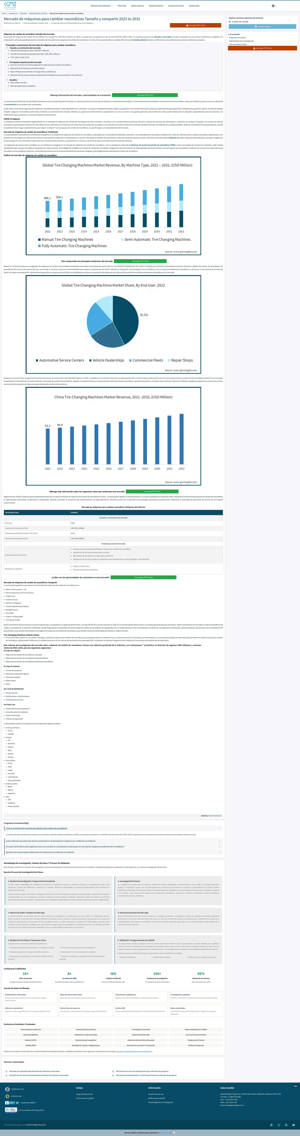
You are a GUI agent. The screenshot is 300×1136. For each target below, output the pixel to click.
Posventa (23, 13)
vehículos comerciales (163, 37)
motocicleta (11, 104)
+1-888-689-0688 (234, 1097)
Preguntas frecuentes (237, 37)
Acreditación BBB (70, 978)
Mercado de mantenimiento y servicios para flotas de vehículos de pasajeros (146, 1075)
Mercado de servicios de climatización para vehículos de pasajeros (142, 1071)
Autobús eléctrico (140, 40)
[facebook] (286, 1125)
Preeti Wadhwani (215, 815)
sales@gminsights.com (234, 1105)
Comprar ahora (264, 26)
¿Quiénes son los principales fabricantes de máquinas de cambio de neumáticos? (40, 852)
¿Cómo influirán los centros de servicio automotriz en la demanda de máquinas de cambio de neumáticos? (51, 841)
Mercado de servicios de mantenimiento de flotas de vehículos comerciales (39, 1075)
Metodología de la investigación (241, 41)
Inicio (4, 13)
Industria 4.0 (174, 138)
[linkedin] (271, 1125)
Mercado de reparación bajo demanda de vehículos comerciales (34, 1071)
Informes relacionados (238, 44)
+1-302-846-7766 (231, 1099)
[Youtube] (293, 1125)
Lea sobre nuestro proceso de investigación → (134, 1051)
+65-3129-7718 (231, 1102)
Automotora (13, 13)
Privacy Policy (164, 1133)
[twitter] (278, 1125)
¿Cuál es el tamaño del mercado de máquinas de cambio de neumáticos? (36, 828)
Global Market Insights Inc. (14, 1125)
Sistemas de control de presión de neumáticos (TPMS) (153, 145)
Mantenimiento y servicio (38, 13)
